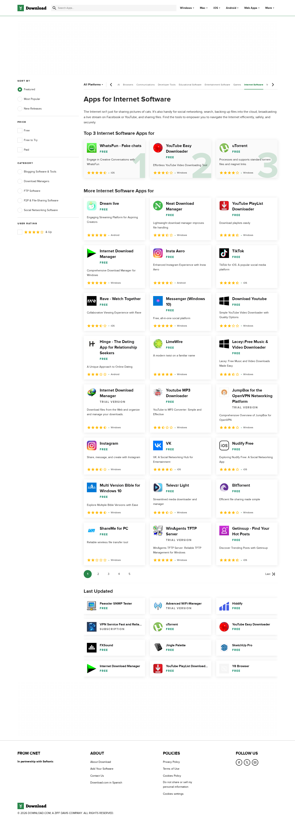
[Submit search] (54, 8)
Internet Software (253, 84)
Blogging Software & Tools (40, 171)
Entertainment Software (217, 84)
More (268, 8)
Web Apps (250, 8)
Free (27, 130)
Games (237, 84)
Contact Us (97, 775)
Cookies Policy (172, 775)
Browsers (128, 84)
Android (231, 8)
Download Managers (36, 181)
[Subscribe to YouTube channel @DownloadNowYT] (255, 762)
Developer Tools (167, 84)
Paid (26, 149)
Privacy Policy (171, 762)
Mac (202, 8)
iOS (215, 8)
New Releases (33, 108)
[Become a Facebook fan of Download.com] (239, 762)
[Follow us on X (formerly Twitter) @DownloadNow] (247, 762)
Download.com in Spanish (106, 782)
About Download (100, 762)
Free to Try (31, 140)
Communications (145, 84)
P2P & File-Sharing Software (41, 200)
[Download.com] (31, 8)
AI (119, 84)
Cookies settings (173, 793)
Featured (29, 89)
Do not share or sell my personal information (177, 784)
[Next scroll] (273, 84)
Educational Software (190, 84)
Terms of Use (171, 768)
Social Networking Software (41, 210)
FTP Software (32, 191)
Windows (186, 8)
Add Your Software (101, 768)
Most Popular (32, 99)
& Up (49, 232)
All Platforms (92, 84)
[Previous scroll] (111, 84)
